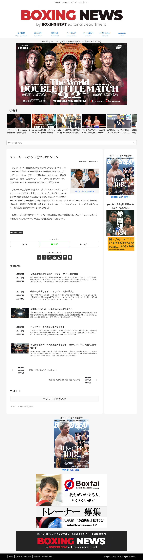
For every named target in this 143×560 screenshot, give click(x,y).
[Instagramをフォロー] (49, 257)
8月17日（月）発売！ (120, 197)
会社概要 (37, 557)
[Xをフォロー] (39, 257)
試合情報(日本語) (17, 232)
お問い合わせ (47, 557)
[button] (132, 124)
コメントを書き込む (54, 399)
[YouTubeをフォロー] (54, 257)
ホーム (11, 557)
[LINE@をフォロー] (65, 257)
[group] (19, 124)
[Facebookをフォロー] (44, 257)
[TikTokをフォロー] (59, 257)
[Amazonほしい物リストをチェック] (70, 257)
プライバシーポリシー (23, 557)
